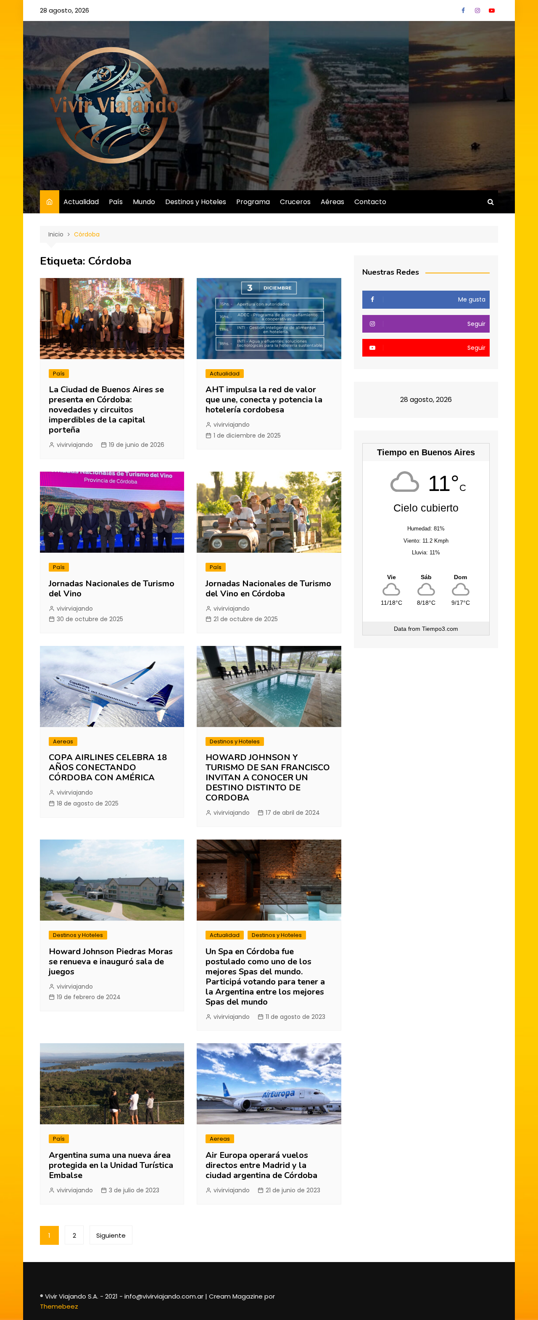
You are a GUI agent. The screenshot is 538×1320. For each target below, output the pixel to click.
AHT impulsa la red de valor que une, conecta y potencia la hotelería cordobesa (264, 399)
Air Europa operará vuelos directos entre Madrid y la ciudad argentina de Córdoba (261, 1165)
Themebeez (59, 1306)
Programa (253, 202)
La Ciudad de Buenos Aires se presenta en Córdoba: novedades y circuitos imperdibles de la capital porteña (106, 410)
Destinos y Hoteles (195, 202)
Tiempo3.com (440, 628)
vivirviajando (75, 445)
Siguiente (111, 1235)
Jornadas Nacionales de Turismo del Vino (111, 588)
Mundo (144, 202)
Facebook (463, 10)
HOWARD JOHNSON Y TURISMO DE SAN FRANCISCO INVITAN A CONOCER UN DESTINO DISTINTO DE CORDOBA (268, 777)
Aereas (63, 741)
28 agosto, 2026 (64, 10)
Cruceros (295, 202)
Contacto (370, 202)
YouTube (491, 10)
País (116, 202)
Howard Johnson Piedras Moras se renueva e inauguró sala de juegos (111, 961)
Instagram (477, 10)
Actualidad (81, 202)
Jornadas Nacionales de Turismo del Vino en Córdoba (268, 588)
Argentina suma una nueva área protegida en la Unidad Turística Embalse (111, 1165)
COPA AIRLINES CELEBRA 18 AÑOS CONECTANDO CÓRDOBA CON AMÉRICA (108, 767)
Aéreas (332, 202)
